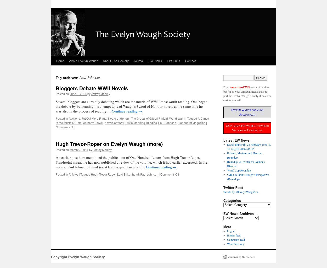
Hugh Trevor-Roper (103, 174)
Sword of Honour (119, 118)
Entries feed (234, 235)
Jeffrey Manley (100, 94)
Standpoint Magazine (191, 123)
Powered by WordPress (241, 257)
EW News (155, 61)
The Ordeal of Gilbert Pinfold (149, 118)
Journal (139, 61)
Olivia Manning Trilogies (141, 123)
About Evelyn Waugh (83, 61)
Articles (73, 174)
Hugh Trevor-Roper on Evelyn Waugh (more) (109, 143)
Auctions (74, 118)
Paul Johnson (167, 123)
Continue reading (127, 111)
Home (60, 61)
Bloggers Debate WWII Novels (92, 88)
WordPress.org (235, 244)
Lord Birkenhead (128, 174)
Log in (231, 231)
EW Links (173, 61)
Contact (190, 61)
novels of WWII (114, 123)
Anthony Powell (93, 123)
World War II (177, 118)
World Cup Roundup (239, 170)
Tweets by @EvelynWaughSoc (240, 192)
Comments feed (236, 239)
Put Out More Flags (93, 118)
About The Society (116, 61)
